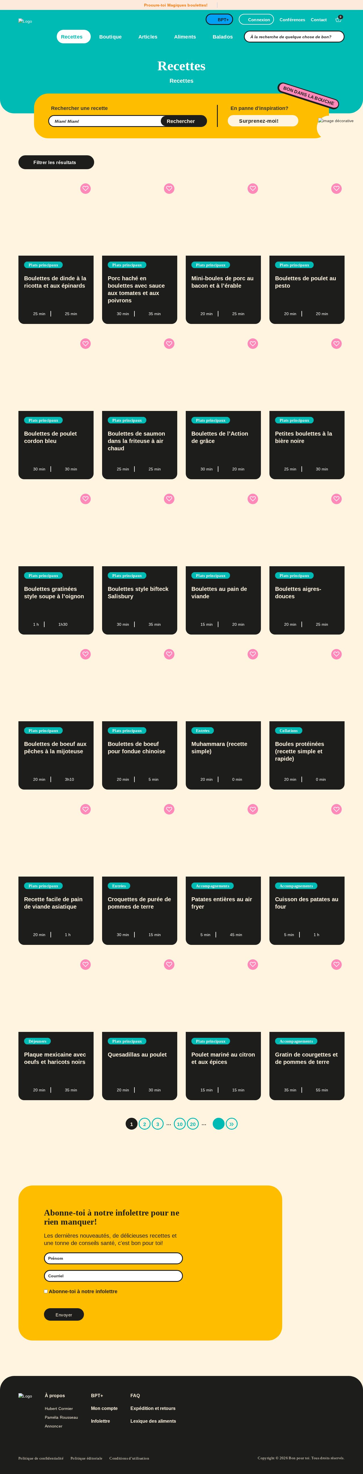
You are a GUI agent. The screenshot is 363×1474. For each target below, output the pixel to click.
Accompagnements (212, 886)
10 (180, 1124)
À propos (55, 1396)
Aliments (185, 37)
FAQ (135, 1396)
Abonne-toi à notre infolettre (82, 1291)
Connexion (259, 19)
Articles (148, 37)
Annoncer (53, 1426)
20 (193, 1124)
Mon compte (104, 1408)
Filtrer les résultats (54, 162)
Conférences (292, 19)
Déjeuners (37, 1041)
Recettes (72, 37)
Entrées (202, 731)
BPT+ (223, 19)
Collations (289, 731)
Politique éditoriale (86, 1458)
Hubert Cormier (59, 1408)
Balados (223, 37)
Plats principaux (43, 265)
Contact (319, 19)
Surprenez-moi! (258, 121)
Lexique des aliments (153, 1421)
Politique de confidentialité (41, 1458)
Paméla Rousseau (61, 1417)
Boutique (111, 37)
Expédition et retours (153, 1408)
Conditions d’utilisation (129, 1458)
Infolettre (100, 1421)
